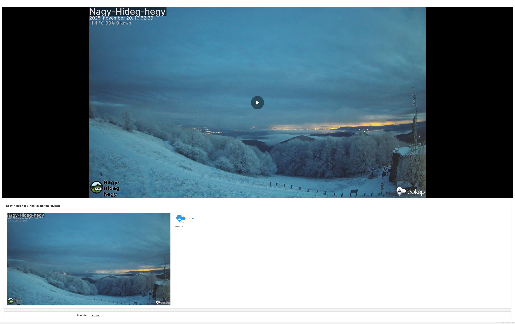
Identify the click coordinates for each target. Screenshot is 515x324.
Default (96, 315)
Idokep (192, 218)
